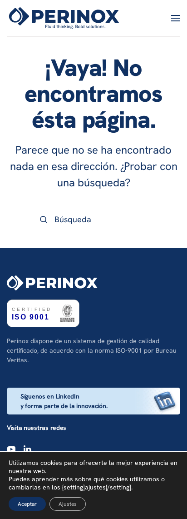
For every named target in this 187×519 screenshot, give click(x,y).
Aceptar (27, 504)
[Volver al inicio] (65, 18)
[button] (175, 18)
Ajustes (68, 504)
